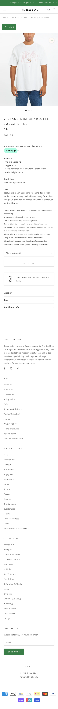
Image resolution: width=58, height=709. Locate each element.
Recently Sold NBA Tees (40, 17)
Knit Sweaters (10, 504)
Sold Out (28, 263)
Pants (6, 484)
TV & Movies (9, 613)
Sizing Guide (9, 399)
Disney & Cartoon (12, 559)
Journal (7, 419)
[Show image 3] (32, 110)
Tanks (6, 523)
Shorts (7, 489)
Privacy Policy (10, 424)
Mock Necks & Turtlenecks (16, 528)
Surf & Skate (10, 574)
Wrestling (8, 603)
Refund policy (10, 433)
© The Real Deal (29, 673)
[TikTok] (18, 368)
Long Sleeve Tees (11, 518)
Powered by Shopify (29, 677)
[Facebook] (5, 368)
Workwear (8, 564)
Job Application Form (13, 438)
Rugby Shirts (9, 474)
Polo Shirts (9, 479)
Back (11, 27)
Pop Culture (9, 579)
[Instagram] (11, 368)
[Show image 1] (26, 110)
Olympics (8, 594)
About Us (8, 384)
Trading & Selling (12, 414)
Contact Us (9, 394)
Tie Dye (7, 618)
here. (18, 281)
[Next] (37, 110)
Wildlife (7, 569)
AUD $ (27, 667)
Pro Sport (15, 17)
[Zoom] (51, 40)
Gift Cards (8, 389)
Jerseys (7, 514)
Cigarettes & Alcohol (13, 584)
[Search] (48, 9)
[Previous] (20, 110)
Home (5, 17)
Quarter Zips (9, 509)
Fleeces (7, 494)
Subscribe (14, 652)
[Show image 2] (29, 110)
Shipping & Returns (13, 409)
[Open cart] (54, 9)
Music (6, 589)
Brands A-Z (9, 544)
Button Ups (9, 469)
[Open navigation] (4, 10)
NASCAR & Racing (12, 599)
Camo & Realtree (12, 554)
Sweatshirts (9, 459)
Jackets (7, 464)
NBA (25, 17)
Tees (6, 455)
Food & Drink (10, 608)
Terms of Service (11, 429)
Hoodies (7, 499)
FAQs (6, 404)
